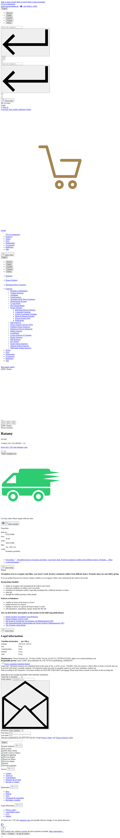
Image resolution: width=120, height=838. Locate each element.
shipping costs (25, 820)
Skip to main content (9, 2)
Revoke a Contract (12, 782)
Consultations (11, 778)
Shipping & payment (13, 780)
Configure (11, 834)
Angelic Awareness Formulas (26, 314)
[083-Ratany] (6, 369)
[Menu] (3, 58)
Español (9, 18)
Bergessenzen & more (18, 301)
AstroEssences (15, 297)
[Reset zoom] (8, 423)
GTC (7, 814)
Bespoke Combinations (19, 291)
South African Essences (19, 344)
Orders (28, 109)
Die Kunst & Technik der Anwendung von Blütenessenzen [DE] (29, 621)
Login (3, 105)
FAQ (7, 352)
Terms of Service (62, 738)
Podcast (8, 794)
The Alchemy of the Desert (16, 625)
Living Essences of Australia (20, 335)
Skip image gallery (8, 367)
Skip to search (22, 2)
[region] (60, 397)
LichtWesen (14, 333)
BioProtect (9, 359)
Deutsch (9, 13)
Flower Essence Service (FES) (21, 325)
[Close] (2, 420)
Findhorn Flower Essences (20, 327)
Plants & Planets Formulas (24, 316)
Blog (7, 792)
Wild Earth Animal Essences (20, 348)
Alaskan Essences (17, 293)
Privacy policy (11, 810)
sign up (5, 107)
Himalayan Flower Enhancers (21, 329)
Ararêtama (14, 295)
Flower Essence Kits (22, 318)
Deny (3, 834)
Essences (9, 289)
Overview (5, 109)
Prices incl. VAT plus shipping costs (14, 447)
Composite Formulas (22, 312)
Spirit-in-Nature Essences (19, 346)
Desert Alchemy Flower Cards (17, 619)
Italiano (9, 23)
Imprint (8, 816)
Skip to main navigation (36, 2)
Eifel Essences (15, 323)
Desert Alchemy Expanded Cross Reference (22, 617)
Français (9, 20)
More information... (56, 831)
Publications (19, 320)
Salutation (5, 731)
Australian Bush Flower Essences (22, 299)
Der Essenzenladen (17, 306)
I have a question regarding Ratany (17, 664)
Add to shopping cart (9, 454)
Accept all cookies (23, 834)
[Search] (25, 42)
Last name (5, 735)
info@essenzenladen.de (9, 6)
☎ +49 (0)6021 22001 (28, 6)
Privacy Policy (46, 738)
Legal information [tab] (12, 562)
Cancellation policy (13, 812)
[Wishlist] (2, 95)
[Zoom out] (3, 423)
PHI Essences (15, 339)
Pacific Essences (16, 337)
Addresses (22, 109)
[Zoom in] (13, 423)
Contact (8, 773)
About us (9, 776)
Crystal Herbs (15, 304)
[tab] (59, 560)
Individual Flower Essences (25, 310)
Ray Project (14, 342)
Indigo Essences (16, 331)
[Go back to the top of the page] (3, 828)
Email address (7, 679)
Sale (7, 361)
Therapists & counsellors (15, 798)
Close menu (9, 101)
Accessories (10, 356)
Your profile (13, 109)
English (9, 15)
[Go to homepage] (8, 4)
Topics (8, 350)
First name (5, 733)
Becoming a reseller (13, 800)
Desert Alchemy (16, 308)
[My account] (2, 97)
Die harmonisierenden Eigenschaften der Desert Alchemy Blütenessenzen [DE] (35, 623)
